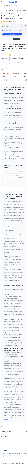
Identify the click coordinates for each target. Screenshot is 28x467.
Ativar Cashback (12, 34)
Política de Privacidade (16, 465)
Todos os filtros (7, 39)
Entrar (25, 2)
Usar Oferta (17, 62)
